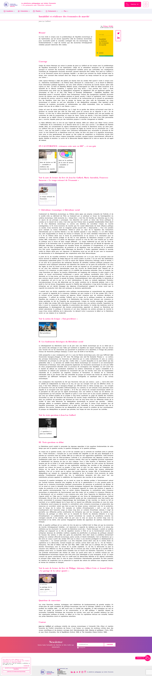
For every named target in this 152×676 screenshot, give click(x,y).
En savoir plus (26, 665)
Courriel (79, 641)
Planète (38, 11)
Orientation (24, 11)
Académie (9, 11)
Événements (52, 11)
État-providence (45, 333)
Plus (65, 11)
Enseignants (82, 647)
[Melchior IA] (148, 658)
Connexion (145, 4)
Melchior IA (134, 4)
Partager (118, 38)
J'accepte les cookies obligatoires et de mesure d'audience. (16, 669)
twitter (118, 33)
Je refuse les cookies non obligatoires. (16, 671)
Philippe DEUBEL (108, 26)
